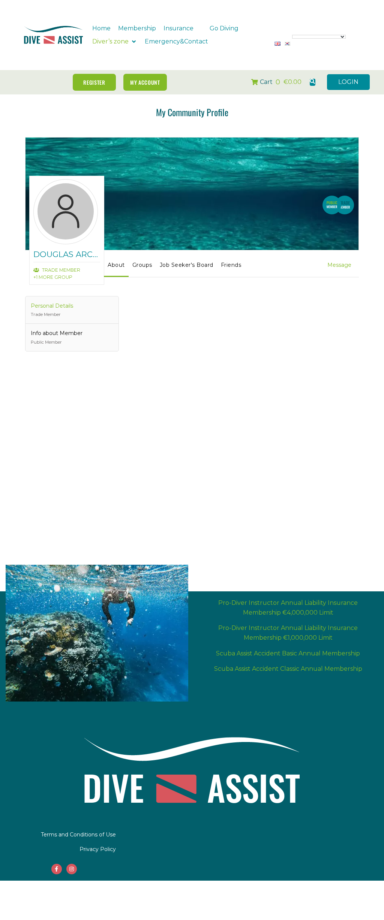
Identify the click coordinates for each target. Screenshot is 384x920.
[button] (183, 28)
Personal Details (52, 309)
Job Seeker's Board (186, 265)
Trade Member (60, 270)
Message (339, 265)
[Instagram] (71, 869)
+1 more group (52, 277)
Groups (142, 265)
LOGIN (348, 81)
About (116, 265)
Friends (231, 265)
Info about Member (56, 337)
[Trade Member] (344, 206)
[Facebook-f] (56, 869)
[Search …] (312, 82)
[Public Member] (331, 206)
